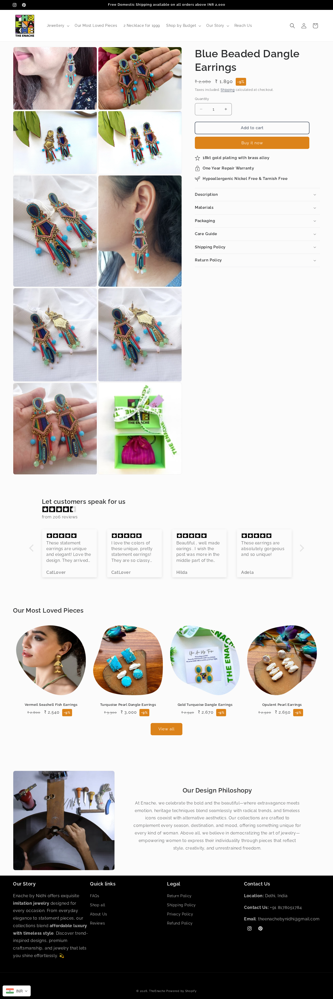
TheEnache (157, 991)
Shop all (97, 905)
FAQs (94, 896)
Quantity (202, 99)
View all (166, 729)
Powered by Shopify (181, 991)
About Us (98, 914)
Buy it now (252, 143)
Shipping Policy (181, 905)
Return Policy (179, 896)
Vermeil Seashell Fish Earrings (51, 705)
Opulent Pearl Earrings (282, 705)
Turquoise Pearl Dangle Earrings (128, 705)
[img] (169, 509)
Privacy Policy (180, 914)
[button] (58, 25)
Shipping (228, 90)
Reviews (97, 923)
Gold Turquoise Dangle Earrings (205, 705)
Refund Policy (180, 923)
